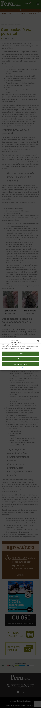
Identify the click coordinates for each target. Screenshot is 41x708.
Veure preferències (20, 364)
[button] (38, 341)
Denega (20, 359)
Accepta (20, 354)
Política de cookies (19, 368)
